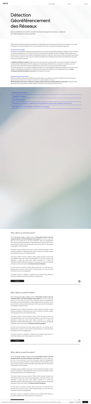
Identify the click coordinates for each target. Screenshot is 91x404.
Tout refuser (78, 402)
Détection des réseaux (19, 93)
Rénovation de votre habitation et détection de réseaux (30, 107)
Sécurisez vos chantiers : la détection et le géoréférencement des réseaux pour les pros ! (42, 103)
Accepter (85, 402)
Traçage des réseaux (19, 96)
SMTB (5, 3)
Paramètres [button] (71, 402)
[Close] (89, 402)
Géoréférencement (18, 100)
